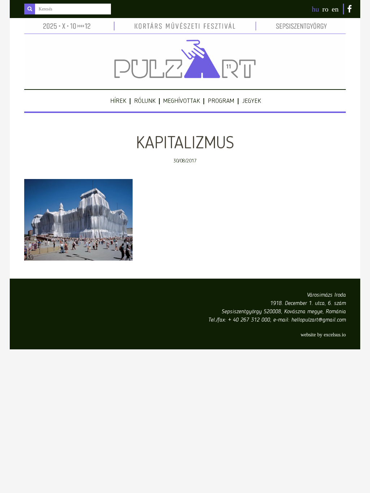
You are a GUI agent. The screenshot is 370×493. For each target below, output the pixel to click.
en (335, 9)
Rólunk (144, 101)
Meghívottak (181, 101)
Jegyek (251, 101)
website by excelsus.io (323, 334)
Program (221, 101)
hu (315, 9)
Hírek (118, 101)
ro (325, 9)
